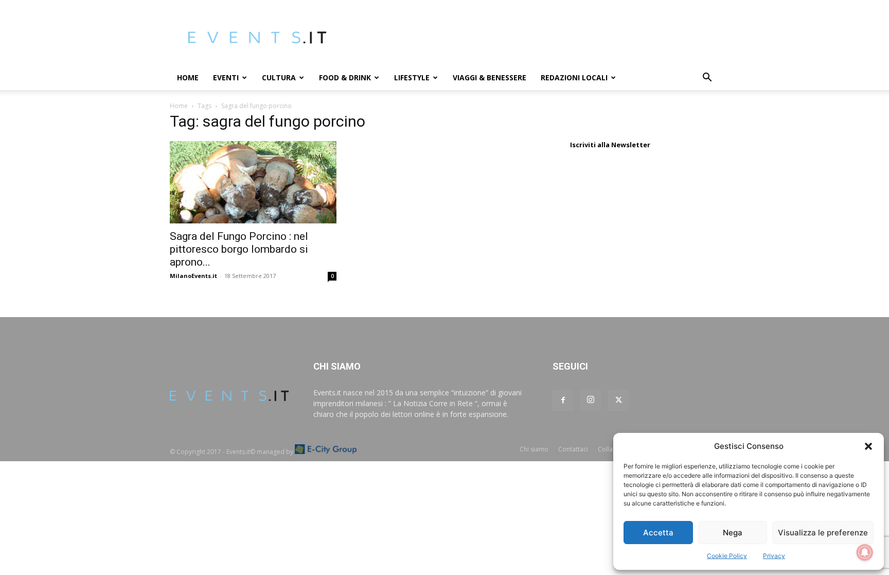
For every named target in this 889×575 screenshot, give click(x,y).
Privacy (774, 556)
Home (188, 77)
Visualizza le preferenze (823, 532)
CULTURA (279, 77)
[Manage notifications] (865, 552)
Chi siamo (534, 449)
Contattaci (573, 449)
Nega (732, 532)
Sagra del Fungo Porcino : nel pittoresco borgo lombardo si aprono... (239, 249)
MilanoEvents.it (193, 276)
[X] (618, 400)
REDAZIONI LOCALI (574, 77)
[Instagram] (590, 400)
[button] (868, 446)
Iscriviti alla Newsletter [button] (610, 144)
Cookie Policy (727, 556)
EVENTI (226, 77)
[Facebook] (563, 400)
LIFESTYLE (412, 77)
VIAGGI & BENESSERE (489, 77)
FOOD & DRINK (345, 77)
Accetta (658, 532)
